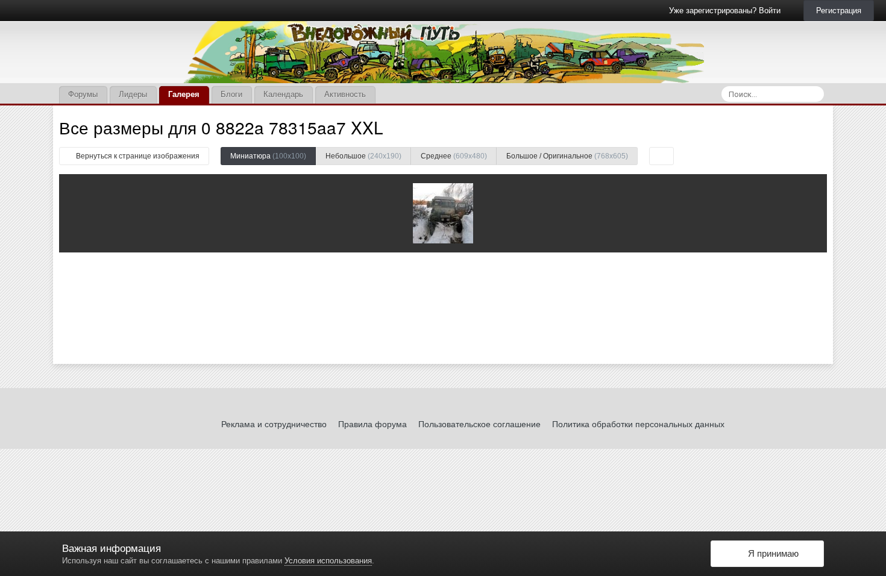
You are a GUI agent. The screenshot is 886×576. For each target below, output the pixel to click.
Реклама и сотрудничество (274, 424)
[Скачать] (661, 156)
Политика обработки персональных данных (638, 424)
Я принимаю (771, 553)
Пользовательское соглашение (479, 424)
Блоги (231, 94)
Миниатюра (268, 156)
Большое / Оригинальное (567, 156)
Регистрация (838, 10)
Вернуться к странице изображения (137, 156)
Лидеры (133, 94)
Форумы (83, 94)
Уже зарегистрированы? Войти (727, 10)
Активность (345, 94)
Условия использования (328, 560)
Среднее (454, 156)
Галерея (184, 94)
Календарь (283, 94)
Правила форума (372, 424)
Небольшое (363, 156)
